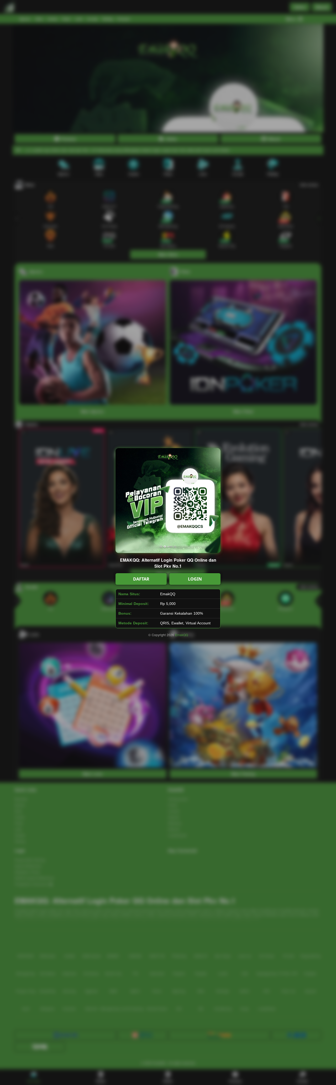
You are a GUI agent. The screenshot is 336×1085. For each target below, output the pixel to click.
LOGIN (195, 579)
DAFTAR (141, 579)
